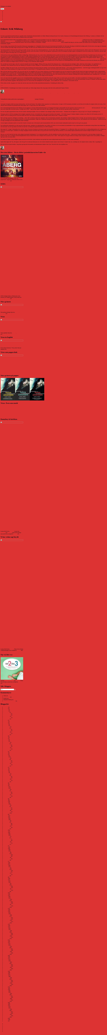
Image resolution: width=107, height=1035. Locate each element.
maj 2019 (5, 817)
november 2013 (7, 903)
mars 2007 (5, 1007)
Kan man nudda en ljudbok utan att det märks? (18, 33)
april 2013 (5, 912)
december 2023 (7, 745)
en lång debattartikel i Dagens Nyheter (73, 41)
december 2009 (7, 964)
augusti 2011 (6, 938)
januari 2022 (6, 775)
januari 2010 (6, 963)
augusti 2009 (6, 970)
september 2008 (7, 984)
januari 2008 (6, 994)
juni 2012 (5, 925)
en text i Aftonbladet (10, 41)
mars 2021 (5, 788)
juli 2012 (5, 924)
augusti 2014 (6, 891)
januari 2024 (6, 743)
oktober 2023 (6, 747)
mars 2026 (5, 711)
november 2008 (7, 981)
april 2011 (5, 943)
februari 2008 (6, 993)
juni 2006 (5, 1019)
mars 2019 (5, 819)
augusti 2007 (6, 1001)
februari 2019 (6, 821)
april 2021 (5, 787)
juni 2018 (5, 831)
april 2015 (5, 881)
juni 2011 (5, 941)
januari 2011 (6, 947)
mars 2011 (5, 945)
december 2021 (7, 776)
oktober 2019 (6, 810)
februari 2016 (6, 868)
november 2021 (7, 777)
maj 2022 (5, 770)
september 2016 (7, 858)
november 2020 (7, 793)
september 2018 (7, 827)
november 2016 (7, 856)
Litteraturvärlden (26, 93)
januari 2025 (6, 728)
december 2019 (7, 807)
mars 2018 (5, 835)
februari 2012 (6, 930)
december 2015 (7, 870)
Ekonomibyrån (54, 93)
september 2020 (7, 796)
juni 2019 (5, 815)
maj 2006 (5, 1021)
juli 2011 (5, 939)
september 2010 (7, 953)
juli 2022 (5, 767)
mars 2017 (5, 851)
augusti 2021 (6, 781)
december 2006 (7, 1011)
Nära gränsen (6, 12)
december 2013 (7, 902)
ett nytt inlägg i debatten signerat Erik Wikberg (79, 88)
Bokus (20, 533)
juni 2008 (5, 988)
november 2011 (7, 934)
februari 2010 (6, 962)
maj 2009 (5, 973)
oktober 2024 (6, 732)
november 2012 (7, 919)
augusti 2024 (6, 734)
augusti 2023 (6, 750)
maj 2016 (5, 864)
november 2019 (7, 809)
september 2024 (7, 733)
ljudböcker (71, 93)
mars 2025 (5, 725)
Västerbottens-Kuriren (29, 99)
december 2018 (7, 823)
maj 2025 (5, 722)
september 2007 (7, 1000)
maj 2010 (5, 958)
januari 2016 (6, 869)
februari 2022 (6, 773)
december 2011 (6, 933)
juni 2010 (5, 956)
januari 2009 (6, 979)
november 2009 (7, 966)
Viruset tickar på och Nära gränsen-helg (21, 697)
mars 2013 (5, 913)
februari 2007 (6, 1009)
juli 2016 (5, 861)
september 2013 (7, 905)
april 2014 (5, 896)
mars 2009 (5, 976)
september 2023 (7, 749)
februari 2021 (6, 789)
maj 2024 (5, 738)
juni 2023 (5, 753)
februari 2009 (6, 977)
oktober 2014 (6, 888)
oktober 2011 (6, 936)
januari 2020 (6, 806)
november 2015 (7, 872)
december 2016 (7, 855)
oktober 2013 (6, 904)
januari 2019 (6, 822)
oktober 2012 (6, 920)
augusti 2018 (6, 828)
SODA (5, 14)
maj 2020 (5, 801)
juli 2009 (5, 971)
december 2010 (7, 949)
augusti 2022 (6, 766)
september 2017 (7, 843)
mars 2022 (5, 772)
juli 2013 (5, 908)
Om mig (5, 18)
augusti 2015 (6, 875)
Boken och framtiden (27, 149)
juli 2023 (5, 751)
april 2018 (5, 834)
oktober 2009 (6, 967)
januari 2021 (6, 790)
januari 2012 (6, 932)
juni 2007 (5, 1004)
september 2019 (7, 811)
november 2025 (7, 715)
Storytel (76, 93)
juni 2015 (5, 878)
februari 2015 (6, 883)
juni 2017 (5, 847)
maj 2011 (5, 942)
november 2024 (7, 730)
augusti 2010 (6, 954)
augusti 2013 (6, 907)
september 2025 (7, 717)
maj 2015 (5, 879)
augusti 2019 (6, 813)
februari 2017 (6, 852)
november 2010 (7, 950)
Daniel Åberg (4, 3)
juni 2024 (5, 737)
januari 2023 (6, 759)
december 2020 (7, 792)
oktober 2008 (6, 983)
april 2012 (5, 928)
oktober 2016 (6, 857)
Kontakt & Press (7, 19)
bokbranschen (39, 93)
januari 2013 (6, 916)
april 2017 (5, 849)
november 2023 (7, 746)
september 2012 (7, 921)
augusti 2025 (6, 719)
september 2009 (7, 968)
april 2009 (5, 975)
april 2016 (5, 865)
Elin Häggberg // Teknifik (9, 701)
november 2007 (7, 997)
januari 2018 (6, 838)
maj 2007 (5, 1005)
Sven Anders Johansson (84, 93)
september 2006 (7, 1015)
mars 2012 (5, 929)
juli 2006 (5, 1018)
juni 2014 (5, 894)
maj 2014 (5, 895)
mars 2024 (5, 741)
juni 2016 (5, 862)
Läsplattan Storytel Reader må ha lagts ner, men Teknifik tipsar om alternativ (25, 695)
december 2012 (7, 917)
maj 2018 (5, 832)
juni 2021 (5, 784)
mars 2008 (5, 992)
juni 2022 (5, 768)
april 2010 (5, 959)
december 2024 (7, 729)
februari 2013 (6, 915)
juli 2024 (5, 736)
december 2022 (7, 760)
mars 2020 (5, 804)
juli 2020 (5, 798)
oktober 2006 (6, 1014)
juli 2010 (5, 955)
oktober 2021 (6, 779)
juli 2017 (5, 845)
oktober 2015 (6, 873)
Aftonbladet (32, 93)
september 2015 (7, 874)
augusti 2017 (6, 844)
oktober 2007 (6, 998)
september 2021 (7, 780)
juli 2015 (5, 877)
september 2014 (7, 890)
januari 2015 (6, 885)
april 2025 (5, 724)
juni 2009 (5, 972)
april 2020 (5, 802)
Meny (2, 8)
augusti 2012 (6, 922)
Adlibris (15, 533)
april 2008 (5, 990)
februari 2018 (6, 836)
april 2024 (5, 739)
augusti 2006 (6, 1017)
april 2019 (5, 818)
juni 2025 (5, 721)
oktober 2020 (6, 794)
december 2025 (7, 713)
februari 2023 (6, 758)
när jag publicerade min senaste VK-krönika (72, 39)
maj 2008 (5, 989)
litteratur (67, 93)
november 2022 (7, 762)
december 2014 (7, 886)
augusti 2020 (6, 797)
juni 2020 (5, 800)
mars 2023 (5, 756)
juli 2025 (5, 720)
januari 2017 (6, 853)
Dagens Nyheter (46, 93)
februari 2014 (6, 899)
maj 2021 (5, 785)
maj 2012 (5, 926)
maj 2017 (5, 848)
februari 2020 (6, 805)
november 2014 (7, 887)
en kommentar (88, 107)
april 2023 (5, 755)
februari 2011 (6, 946)
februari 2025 (6, 726)
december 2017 (7, 839)
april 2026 (5, 709)
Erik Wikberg (61, 93)
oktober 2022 (6, 763)
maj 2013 (5, 911)
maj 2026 (5, 708)
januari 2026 (6, 712)
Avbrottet (5, 15)
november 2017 (7, 840)
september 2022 (7, 764)
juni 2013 (5, 909)
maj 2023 (5, 754)
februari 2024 (6, 742)
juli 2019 (5, 814)
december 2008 (7, 980)
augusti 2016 (6, 860)
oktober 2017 (6, 841)
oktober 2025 (6, 716)
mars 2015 (5, 882)
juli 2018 (5, 830)
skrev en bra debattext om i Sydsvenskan (90, 58)
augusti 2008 (6, 985)
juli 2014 (5, 892)
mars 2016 (5, 866)
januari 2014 (6, 900)
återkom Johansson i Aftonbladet (53, 42)
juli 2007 (5, 1002)
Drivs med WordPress (12, 1033)
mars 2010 (5, 960)
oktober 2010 (6, 951)
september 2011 (7, 937)
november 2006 (7, 1013)
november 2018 (7, 824)
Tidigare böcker (7, 16)
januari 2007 (6, 1010)
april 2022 (5, 771)
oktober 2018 (6, 826)
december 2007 (7, 996)
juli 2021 (5, 783)
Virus (4, 11)
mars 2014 (5, 898)
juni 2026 (5, 707)
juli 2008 (5, 987)
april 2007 (5, 1006)
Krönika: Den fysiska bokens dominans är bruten (19, 96)
